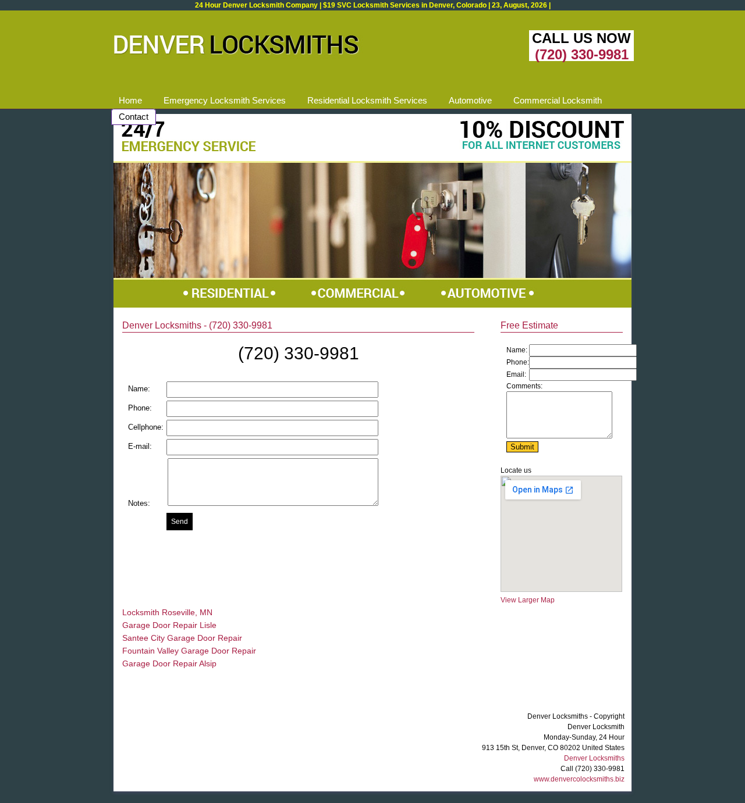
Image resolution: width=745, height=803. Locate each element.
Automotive (470, 100)
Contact (133, 117)
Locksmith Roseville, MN (167, 612)
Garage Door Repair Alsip (169, 663)
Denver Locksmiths (594, 758)
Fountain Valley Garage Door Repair (189, 650)
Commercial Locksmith (557, 100)
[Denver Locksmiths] (237, 56)
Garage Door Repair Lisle (169, 625)
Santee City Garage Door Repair (182, 638)
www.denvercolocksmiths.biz (579, 779)
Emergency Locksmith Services (225, 100)
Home (130, 100)
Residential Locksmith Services (367, 100)
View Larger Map (528, 600)
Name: (516, 350)
